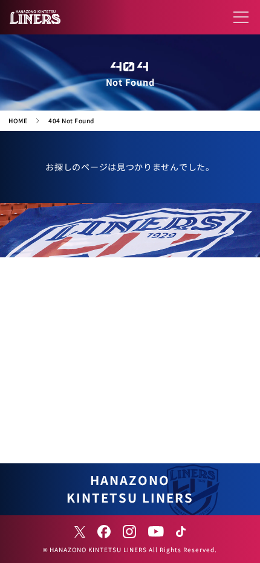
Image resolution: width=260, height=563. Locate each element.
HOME (17, 120)
